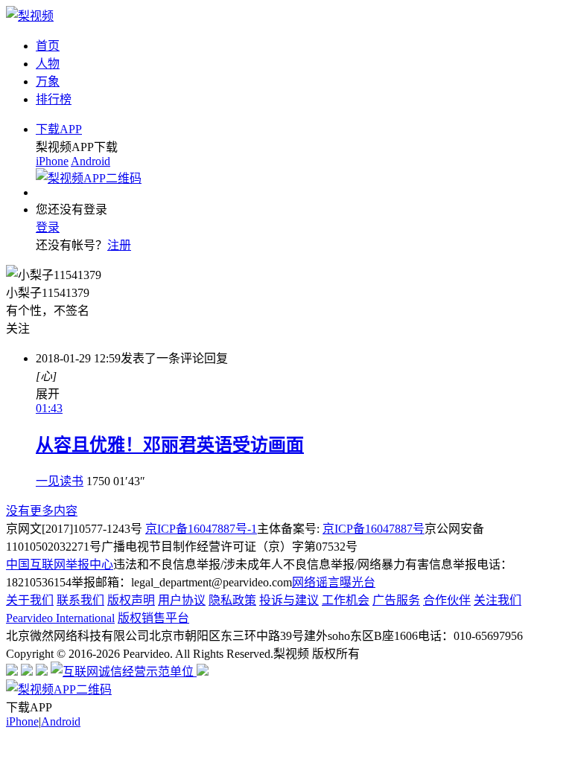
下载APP (59, 129)
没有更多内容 (41, 511)
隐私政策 (232, 600)
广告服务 (396, 600)
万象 (48, 81)
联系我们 (80, 600)
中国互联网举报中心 (59, 564)
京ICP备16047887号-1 (201, 528)
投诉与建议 (289, 600)
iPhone (52, 161)
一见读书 (59, 481)
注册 (119, 245)
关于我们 (30, 600)
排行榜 (54, 99)
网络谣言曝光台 (333, 582)
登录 (48, 227)
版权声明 (131, 600)
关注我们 (497, 600)
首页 (48, 45)
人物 (48, 63)
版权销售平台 (153, 618)
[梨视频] (30, 16)
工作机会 (345, 600)
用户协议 (182, 600)
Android (90, 161)
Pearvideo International (60, 618)
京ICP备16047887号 (373, 528)
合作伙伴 (447, 600)
